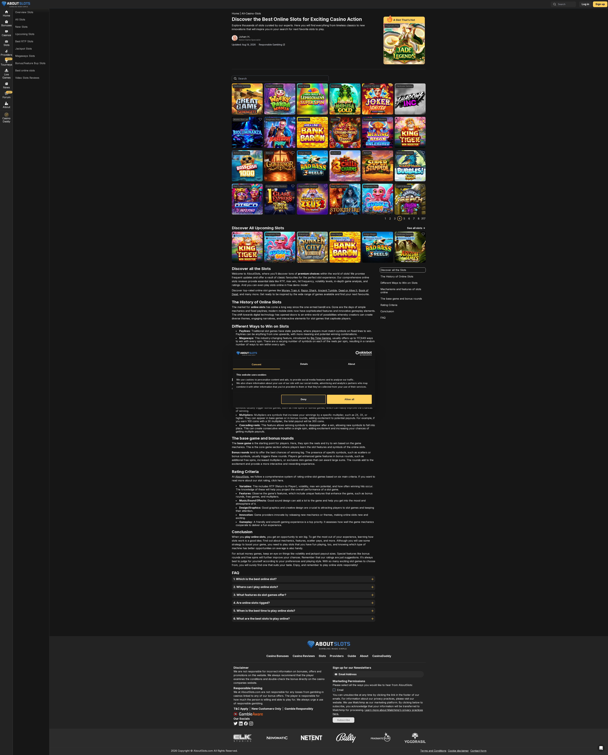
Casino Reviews (304, 656)
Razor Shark (308, 290)
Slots (6, 45)
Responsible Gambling (270, 44)
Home (235, 13)
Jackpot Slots (23, 48)
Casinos (6, 35)
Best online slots (25, 70)
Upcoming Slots (24, 34)
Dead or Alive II (348, 290)
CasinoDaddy (381, 656)
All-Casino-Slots (251, 13)
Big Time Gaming (321, 338)
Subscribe (343, 720)
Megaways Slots (25, 55)
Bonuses (6, 25)
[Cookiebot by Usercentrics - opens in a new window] (358, 353)
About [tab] (351, 364)
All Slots (20, 19)
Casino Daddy (6, 120)
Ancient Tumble (327, 290)
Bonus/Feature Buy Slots (30, 63)
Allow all (349, 399)
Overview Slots (24, 12)
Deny (303, 399)
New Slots (21, 26)
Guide (352, 656)
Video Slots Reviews (27, 77)
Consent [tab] (256, 364)
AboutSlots (242, 476)
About (6, 107)
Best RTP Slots (24, 41)
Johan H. (244, 36)
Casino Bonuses (277, 656)
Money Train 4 (290, 290)
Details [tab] (304, 364)
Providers (337, 656)
